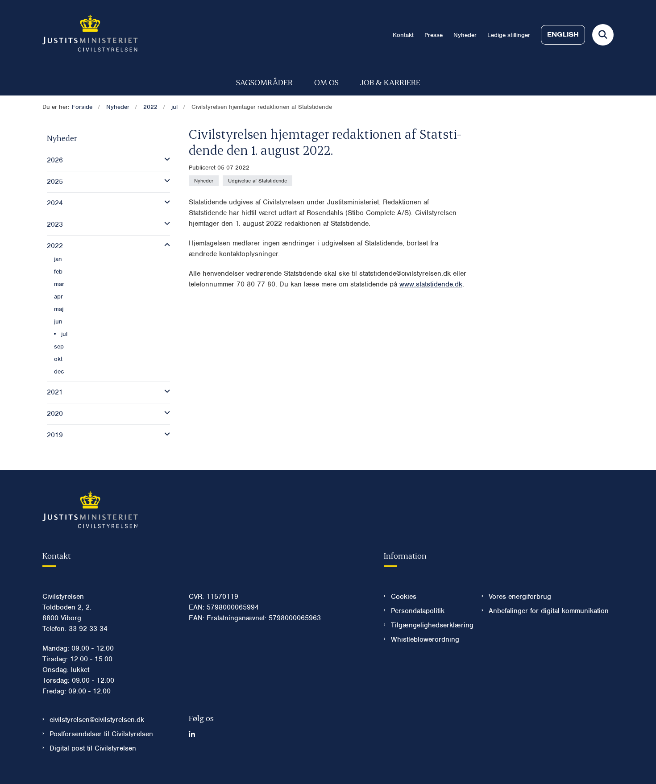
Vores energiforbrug (520, 596)
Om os (326, 82)
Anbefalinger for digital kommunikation (549, 610)
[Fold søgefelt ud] (603, 35)
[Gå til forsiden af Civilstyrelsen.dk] (90, 34)
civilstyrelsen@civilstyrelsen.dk (97, 719)
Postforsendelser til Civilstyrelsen (101, 734)
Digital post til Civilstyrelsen (93, 748)
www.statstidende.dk (430, 284)
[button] (165, 159)
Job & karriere (390, 82)
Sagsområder (264, 82)
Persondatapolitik (417, 610)
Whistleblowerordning (425, 639)
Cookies (403, 596)
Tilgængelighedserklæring (429, 625)
